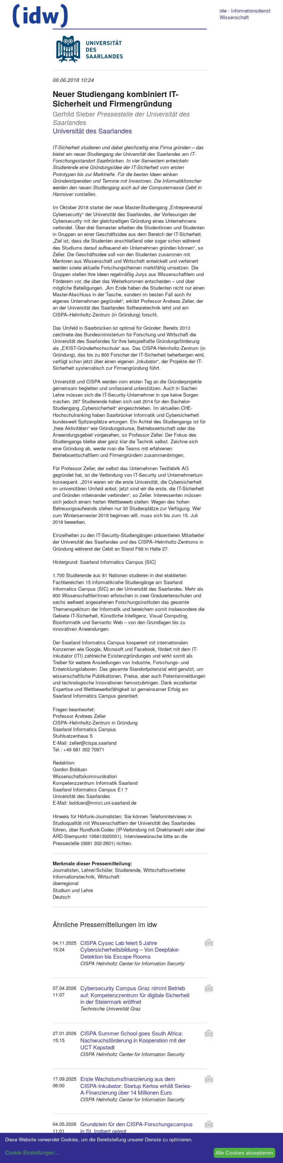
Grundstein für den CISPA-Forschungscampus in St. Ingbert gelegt (136, 1127)
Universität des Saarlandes (92, 130)
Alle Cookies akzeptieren (244, 1153)
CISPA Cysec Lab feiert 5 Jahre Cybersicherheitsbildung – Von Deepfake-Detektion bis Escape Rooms (130, 949)
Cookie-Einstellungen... (32, 1152)
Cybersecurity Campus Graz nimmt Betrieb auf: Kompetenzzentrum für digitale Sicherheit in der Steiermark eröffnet (134, 995)
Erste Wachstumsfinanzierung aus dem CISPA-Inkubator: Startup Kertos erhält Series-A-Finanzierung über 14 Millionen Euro (136, 1085)
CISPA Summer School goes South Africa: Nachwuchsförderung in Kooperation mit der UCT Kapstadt (133, 1040)
